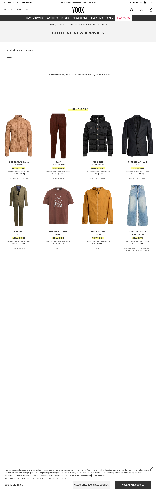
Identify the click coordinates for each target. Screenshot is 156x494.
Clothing (52, 18)
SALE (110, 18)
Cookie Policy (85, 475)
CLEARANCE (123, 18)
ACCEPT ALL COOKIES (133, 485)
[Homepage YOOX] (78, 10)
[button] (78, 98)
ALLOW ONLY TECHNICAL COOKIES (91, 485)
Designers (97, 18)
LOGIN (148, 3)
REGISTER (137, 2)
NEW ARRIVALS (34, 18)
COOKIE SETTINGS (14, 485)
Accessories (80, 18)
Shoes (65, 18)
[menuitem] (8, 9)
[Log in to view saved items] (141, 10)
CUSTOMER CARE (24, 2)
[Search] (132, 10)
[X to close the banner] (152, 468)
